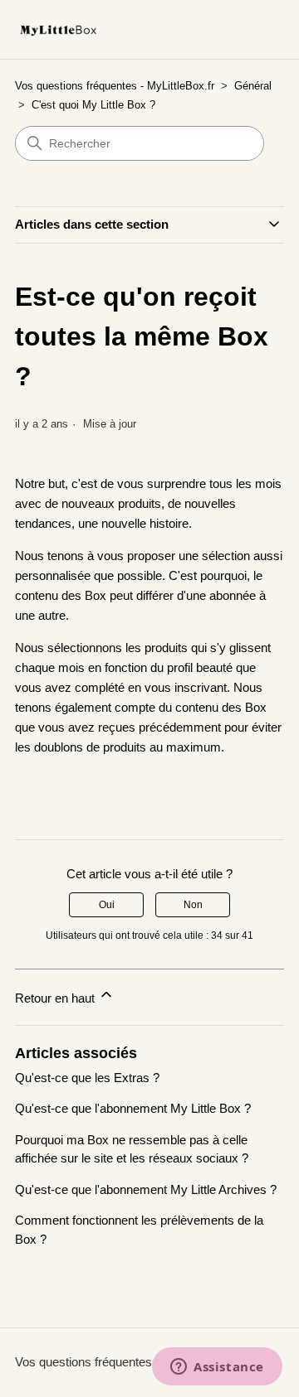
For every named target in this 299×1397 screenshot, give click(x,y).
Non (193, 905)
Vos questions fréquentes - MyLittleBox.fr (114, 86)
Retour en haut (56, 998)
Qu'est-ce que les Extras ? (87, 1078)
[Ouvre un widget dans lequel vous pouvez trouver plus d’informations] (217, 1368)
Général (253, 86)
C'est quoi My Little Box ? (93, 105)
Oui (107, 905)
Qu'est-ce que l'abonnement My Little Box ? (133, 1108)
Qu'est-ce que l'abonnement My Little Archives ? (146, 1189)
